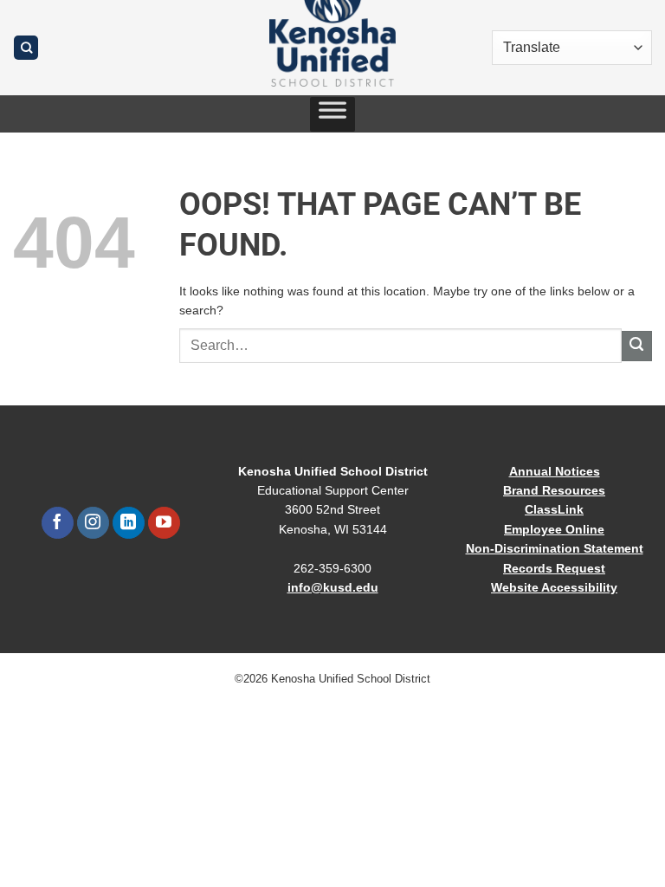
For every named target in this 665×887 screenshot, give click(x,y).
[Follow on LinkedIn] (129, 523)
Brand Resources (554, 490)
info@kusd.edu (332, 587)
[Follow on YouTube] (164, 523)
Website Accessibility (554, 587)
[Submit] (637, 346)
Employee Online (554, 529)
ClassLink (554, 509)
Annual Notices (554, 471)
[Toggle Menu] (332, 114)
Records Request (554, 568)
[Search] (26, 48)
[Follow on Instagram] (93, 523)
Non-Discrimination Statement (554, 548)
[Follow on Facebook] (58, 523)
